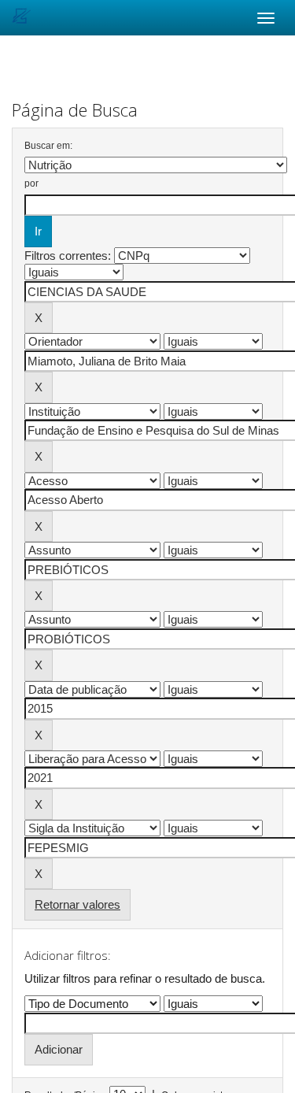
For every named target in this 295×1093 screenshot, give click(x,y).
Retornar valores (77, 904)
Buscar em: (48, 145)
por (31, 183)
